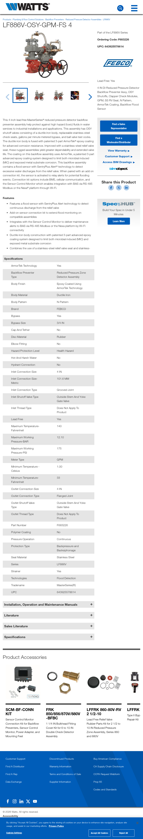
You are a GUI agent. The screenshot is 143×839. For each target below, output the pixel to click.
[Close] (137, 823)
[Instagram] (14, 801)
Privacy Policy (56, 826)
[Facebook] (8, 801)
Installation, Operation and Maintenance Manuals (40, 604)
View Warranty (117, 150)
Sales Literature (16, 626)
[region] (71, 828)
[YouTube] (35, 801)
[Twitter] (28, 801)
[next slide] (87, 95)
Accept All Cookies (99, 833)
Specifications (14, 637)
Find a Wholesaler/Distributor (119, 140)
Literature (11, 615)
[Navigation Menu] (134, 8)
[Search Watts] (120, 8)
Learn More (119, 221)
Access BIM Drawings (117, 162)
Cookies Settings (14, 832)
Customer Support (117, 156)
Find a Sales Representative (119, 126)
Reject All (123, 833)
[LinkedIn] (21, 801)
